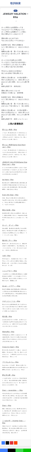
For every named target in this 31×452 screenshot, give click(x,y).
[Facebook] (3, 443)
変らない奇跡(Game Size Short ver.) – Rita (14, 146)
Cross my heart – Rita (10, 347)
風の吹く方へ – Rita (9, 240)
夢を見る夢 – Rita (8, 375)
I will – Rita (6, 256)
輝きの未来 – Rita (8, 210)
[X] (7, 443)
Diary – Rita (6, 406)
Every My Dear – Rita (10, 195)
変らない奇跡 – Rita (9, 130)
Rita (16, 10)
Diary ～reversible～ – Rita (12, 390)
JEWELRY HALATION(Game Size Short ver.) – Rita (14, 163)
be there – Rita (7, 180)
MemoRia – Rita (8, 332)
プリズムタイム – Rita (10, 362)
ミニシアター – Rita (9, 271)
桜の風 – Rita (7, 316)
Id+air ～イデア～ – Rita (11, 286)
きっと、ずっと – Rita (10, 225)
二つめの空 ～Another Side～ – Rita (13, 422)
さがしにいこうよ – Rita (11, 301)
